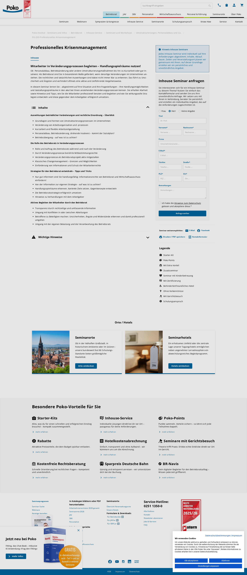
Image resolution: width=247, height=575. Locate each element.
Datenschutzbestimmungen (218, 535)
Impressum (237, 535)
